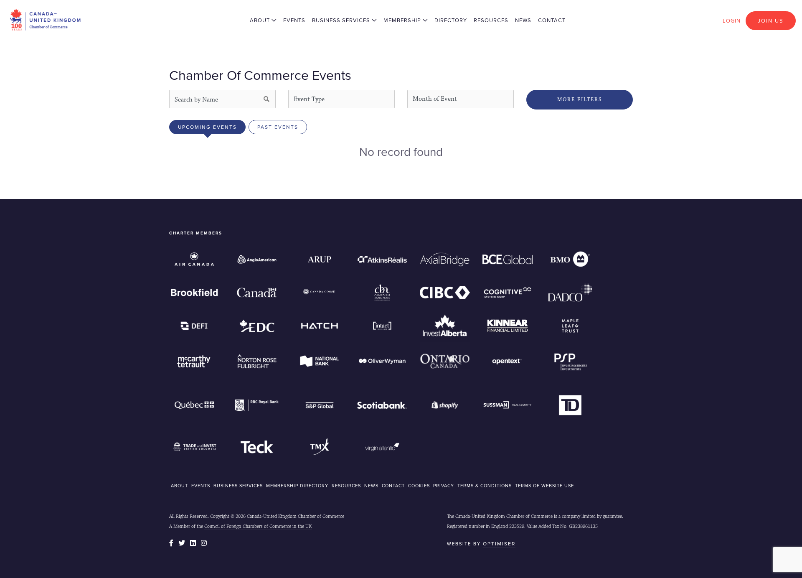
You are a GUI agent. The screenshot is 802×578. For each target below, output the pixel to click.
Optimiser (499, 543)
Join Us (771, 21)
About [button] (261, 20)
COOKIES (419, 485)
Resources (491, 20)
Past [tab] (277, 127)
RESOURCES (346, 485)
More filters (579, 99)
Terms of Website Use (544, 485)
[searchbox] (340, 99)
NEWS (371, 485)
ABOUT (179, 485)
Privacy (443, 485)
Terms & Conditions (484, 485)
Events (294, 20)
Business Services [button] (342, 20)
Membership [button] (403, 20)
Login (732, 21)
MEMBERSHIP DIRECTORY (297, 485)
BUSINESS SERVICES (238, 485)
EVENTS (200, 485)
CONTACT (393, 485)
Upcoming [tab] (207, 127)
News (523, 20)
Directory (450, 20)
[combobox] (341, 99)
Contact (552, 20)
